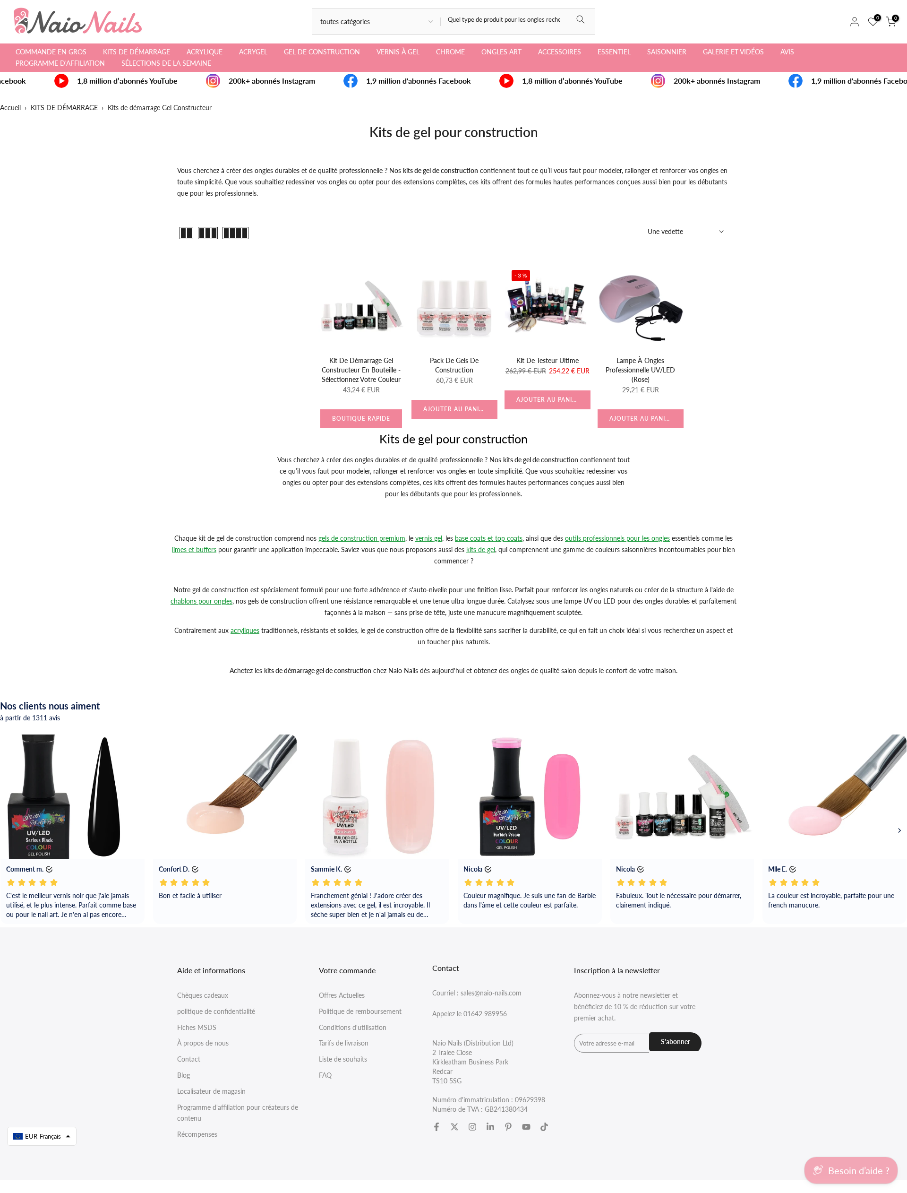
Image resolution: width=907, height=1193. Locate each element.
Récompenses (197, 1134)
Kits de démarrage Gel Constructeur (160, 108)
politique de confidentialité (216, 1011)
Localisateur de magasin (211, 1091)
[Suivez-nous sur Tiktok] (544, 1126)
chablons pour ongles (201, 601)
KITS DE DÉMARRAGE (64, 108)
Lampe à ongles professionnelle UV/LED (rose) (640, 369)
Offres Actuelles (342, 995)
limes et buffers (194, 549)
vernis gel (428, 538)
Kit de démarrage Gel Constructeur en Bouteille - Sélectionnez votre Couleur (361, 369)
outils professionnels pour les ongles (617, 538)
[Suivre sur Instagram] (472, 1126)
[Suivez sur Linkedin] (490, 1126)
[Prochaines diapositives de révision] (899, 830)
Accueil (10, 108)
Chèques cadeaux (202, 995)
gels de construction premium (361, 538)
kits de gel (480, 549)
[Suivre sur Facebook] (436, 1126)
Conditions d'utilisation (352, 1027)
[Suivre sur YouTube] (526, 1126)
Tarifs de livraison (343, 1043)
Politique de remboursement (360, 1011)
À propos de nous (203, 1043)
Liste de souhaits (343, 1059)
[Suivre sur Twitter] (454, 1126)
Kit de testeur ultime (547, 360)
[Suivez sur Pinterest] (508, 1126)
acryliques (245, 630)
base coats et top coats (488, 538)
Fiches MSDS (196, 1027)
